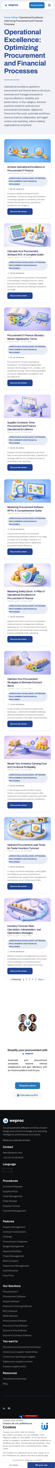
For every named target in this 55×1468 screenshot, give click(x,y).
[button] (27, 1095)
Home (7, 17)
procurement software (18, 1128)
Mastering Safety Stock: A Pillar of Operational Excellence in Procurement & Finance (26, 595)
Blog (14, 17)
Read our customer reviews (16, 1140)
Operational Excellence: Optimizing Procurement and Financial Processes (27, 181)
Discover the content (18, 212)
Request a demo (37, 5)
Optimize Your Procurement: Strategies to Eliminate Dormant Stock (24, 682)
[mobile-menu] (49, 5)
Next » (41, 979)
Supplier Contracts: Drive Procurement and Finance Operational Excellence (21, 426)
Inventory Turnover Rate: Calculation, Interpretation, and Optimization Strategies (24, 929)
